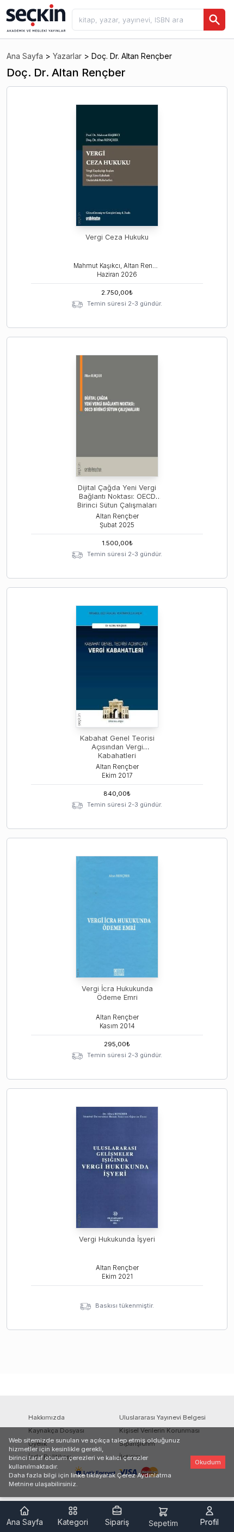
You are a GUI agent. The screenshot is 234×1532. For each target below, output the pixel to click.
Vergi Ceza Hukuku (117, 237)
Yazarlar (67, 56)
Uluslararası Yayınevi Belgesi (162, 1417)
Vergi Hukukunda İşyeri (117, 1239)
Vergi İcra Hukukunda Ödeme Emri (117, 993)
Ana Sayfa (25, 56)
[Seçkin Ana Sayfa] (34, 17)
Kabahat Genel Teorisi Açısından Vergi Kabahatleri (117, 747)
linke (78, 1475)
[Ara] (214, 20)
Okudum (208, 1462)
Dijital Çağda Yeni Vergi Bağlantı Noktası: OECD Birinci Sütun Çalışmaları (117, 496)
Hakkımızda (46, 1417)
